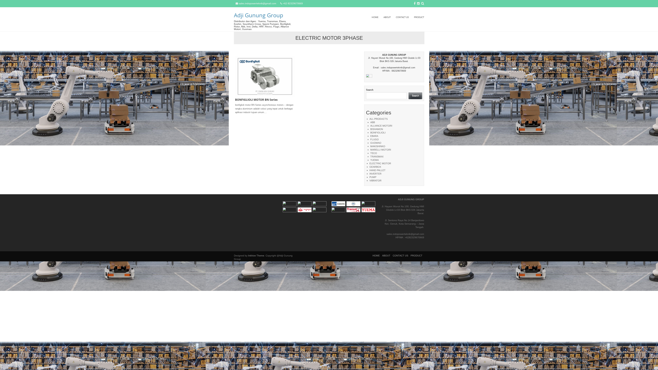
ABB (372, 122)
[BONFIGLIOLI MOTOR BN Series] (265, 76)
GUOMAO (375, 142)
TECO (373, 153)
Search (369, 90)
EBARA (374, 136)
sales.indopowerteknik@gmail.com (257, 3)
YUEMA (374, 160)
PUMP (372, 177)
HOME (375, 17)
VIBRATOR (375, 180)
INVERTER (375, 173)
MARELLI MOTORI (380, 149)
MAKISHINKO (377, 146)
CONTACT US (402, 17)
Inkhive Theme (256, 255)
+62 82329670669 (293, 3)
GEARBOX (375, 166)
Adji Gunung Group (258, 15)
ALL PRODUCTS (378, 119)
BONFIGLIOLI (378, 132)
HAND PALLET (377, 170)
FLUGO (374, 139)
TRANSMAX (376, 156)
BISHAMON (376, 129)
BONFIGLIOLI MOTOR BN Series (256, 100)
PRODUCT (419, 17)
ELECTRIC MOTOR (380, 163)
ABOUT (387, 17)
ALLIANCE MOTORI (381, 125)
